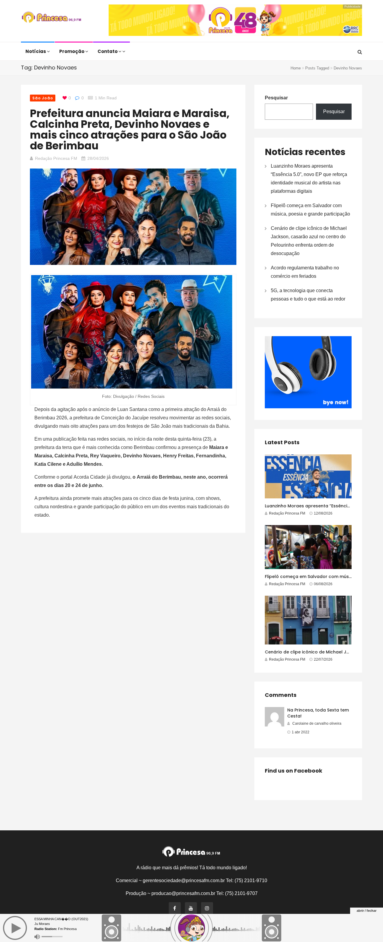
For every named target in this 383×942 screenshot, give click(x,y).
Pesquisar (276, 97)
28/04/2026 (98, 158)
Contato (108, 51)
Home (296, 68)
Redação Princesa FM (56, 158)
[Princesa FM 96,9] (51, 17)
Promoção (72, 51)
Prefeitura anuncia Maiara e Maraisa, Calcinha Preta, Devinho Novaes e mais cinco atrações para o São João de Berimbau (130, 129)
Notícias (36, 51)
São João (42, 98)
